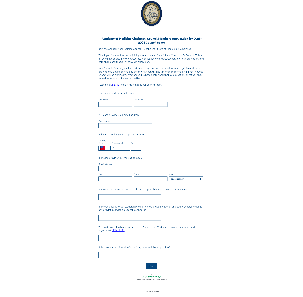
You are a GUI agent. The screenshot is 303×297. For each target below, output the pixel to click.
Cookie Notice (154, 291)
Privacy (146, 291)
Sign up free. (163, 280)
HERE (115, 84)
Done (151, 266)
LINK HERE (118, 230)
